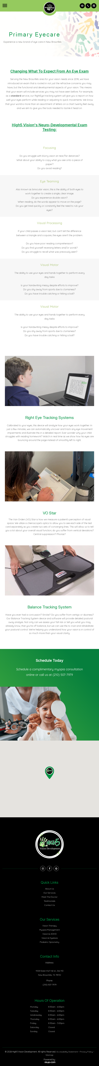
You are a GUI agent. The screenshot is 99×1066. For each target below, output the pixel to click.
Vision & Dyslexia (50, 938)
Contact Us (49, 905)
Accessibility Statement (67, 1051)
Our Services (49, 893)
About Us (49, 888)
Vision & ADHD (49, 934)
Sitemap (49, 1055)
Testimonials (49, 901)
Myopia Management (49, 929)
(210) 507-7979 (63, 675)
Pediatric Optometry (49, 942)
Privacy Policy (86, 1051)
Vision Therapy (49, 925)
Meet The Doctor (49, 897)
